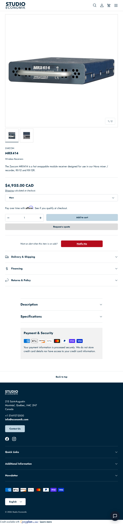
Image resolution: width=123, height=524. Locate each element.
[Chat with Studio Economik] (115, 516)
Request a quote (61, 226)
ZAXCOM (9, 148)
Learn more (46, 521)
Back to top (61, 376)
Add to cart (82, 217)
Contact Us (14, 428)
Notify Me (82, 243)
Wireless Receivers (14, 159)
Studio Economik (19, 512)
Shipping (9, 190)
